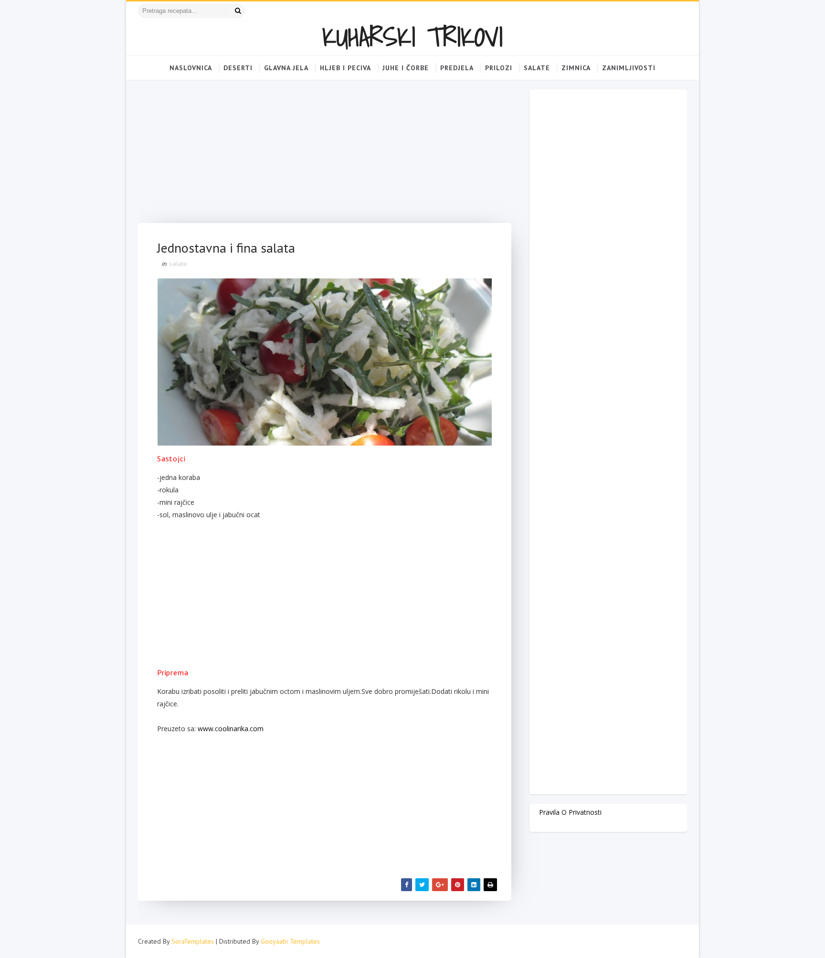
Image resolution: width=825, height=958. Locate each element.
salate (178, 263)
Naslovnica (190, 68)
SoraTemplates (192, 941)
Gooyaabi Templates (290, 941)
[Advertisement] (324, 156)
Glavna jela (286, 68)
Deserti (238, 68)
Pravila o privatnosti (570, 812)
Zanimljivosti (629, 68)
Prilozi (498, 68)
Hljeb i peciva (345, 68)
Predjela (457, 68)
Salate (537, 68)
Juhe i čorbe (405, 68)
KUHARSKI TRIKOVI (412, 36)
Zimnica (576, 68)
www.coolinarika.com (231, 728)
